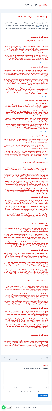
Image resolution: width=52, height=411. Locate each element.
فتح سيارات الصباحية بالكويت (42, 158)
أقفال (39, 26)
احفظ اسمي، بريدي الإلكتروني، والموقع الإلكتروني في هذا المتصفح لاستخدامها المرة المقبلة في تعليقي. (27, 391)
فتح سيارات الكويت (31, 5)
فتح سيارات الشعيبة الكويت (42, 96)
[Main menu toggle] (2, 4)
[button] (4, 407)
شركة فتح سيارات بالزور (43, 62)
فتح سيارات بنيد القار (44, 131)
